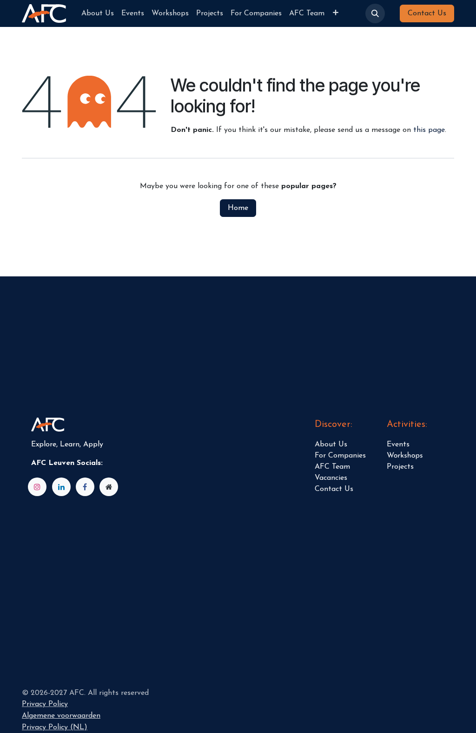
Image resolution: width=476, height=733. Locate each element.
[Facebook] (85, 487)
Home (238, 208)
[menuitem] (98, 13)
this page (429, 130)
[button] (375, 13)
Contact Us (427, 13)
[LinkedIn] (61, 487)
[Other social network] (108, 487)
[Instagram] (37, 487)
